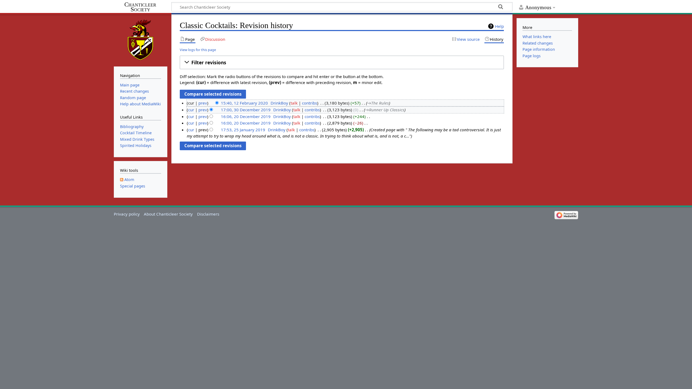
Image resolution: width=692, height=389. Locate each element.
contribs (309, 103)
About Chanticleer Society (168, 214)
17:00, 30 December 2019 (246, 109)
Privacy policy (127, 214)
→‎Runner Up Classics (384, 109)
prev (202, 103)
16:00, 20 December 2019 (246, 123)
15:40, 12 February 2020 (244, 103)
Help (499, 26)
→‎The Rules (378, 103)
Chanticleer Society (140, 7)
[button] (341, 62)
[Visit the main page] (140, 39)
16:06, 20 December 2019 (246, 116)
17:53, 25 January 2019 (243, 129)
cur (191, 109)
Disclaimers (208, 214)
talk (294, 103)
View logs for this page (198, 49)
